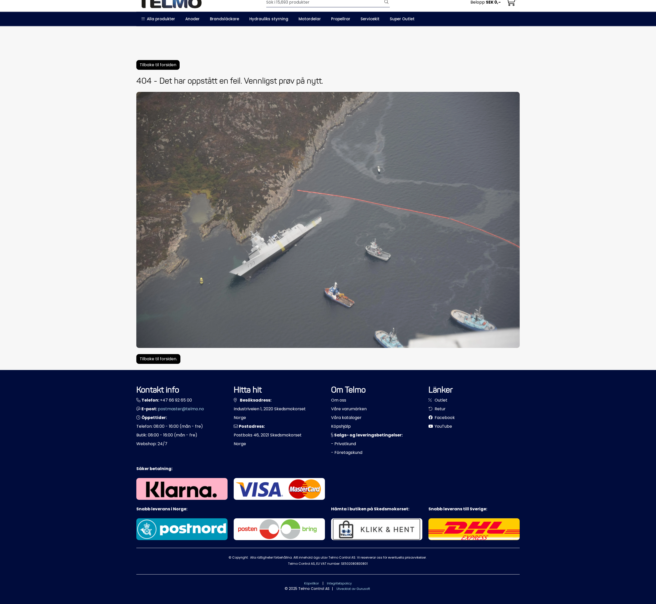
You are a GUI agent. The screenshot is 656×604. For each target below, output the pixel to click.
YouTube (443, 426)
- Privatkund (343, 444)
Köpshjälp (341, 426)
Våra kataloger (346, 418)
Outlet (440, 400)
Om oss (338, 400)
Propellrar (340, 19)
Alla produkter (160, 19)
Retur (440, 409)
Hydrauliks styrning (268, 19)
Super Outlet (402, 19)
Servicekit (370, 19)
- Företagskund (346, 452)
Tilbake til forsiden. (158, 359)
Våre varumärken (349, 409)
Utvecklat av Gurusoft (353, 589)
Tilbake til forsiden (158, 65)
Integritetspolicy (339, 583)
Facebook (444, 418)
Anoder (192, 19)
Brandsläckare (224, 19)
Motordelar (310, 19)
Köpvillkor (311, 583)
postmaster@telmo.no (181, 409)
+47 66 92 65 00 (176, 400)
